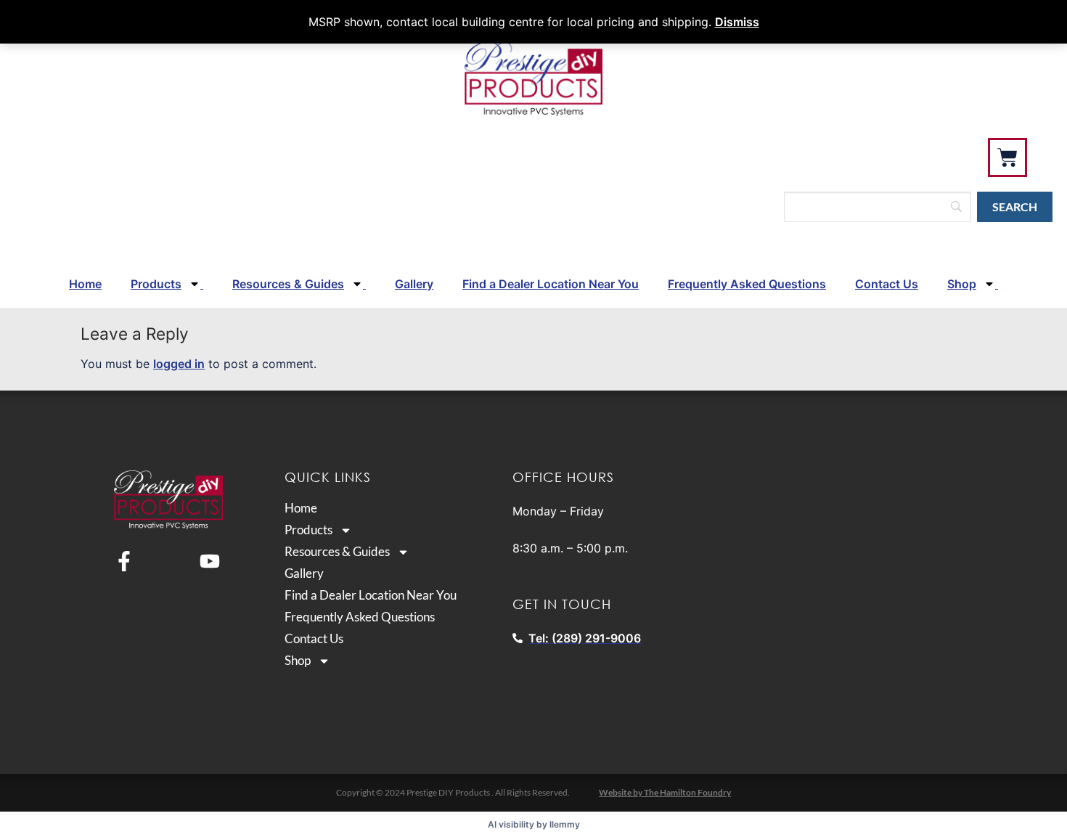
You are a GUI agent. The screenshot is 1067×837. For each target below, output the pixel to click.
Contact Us (886, 284)
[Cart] (1007, 157)
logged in (179, 363)
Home (85, 284)
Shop (961, 284)
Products (156, 284)
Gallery (414, 284)
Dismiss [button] (737, 22)
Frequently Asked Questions (747, 284)
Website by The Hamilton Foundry (665, 792)
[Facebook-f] (124, 561)
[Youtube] (210, 561)
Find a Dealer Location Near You (550, 284)
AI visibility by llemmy (534, 824)
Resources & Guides (288, 284)
